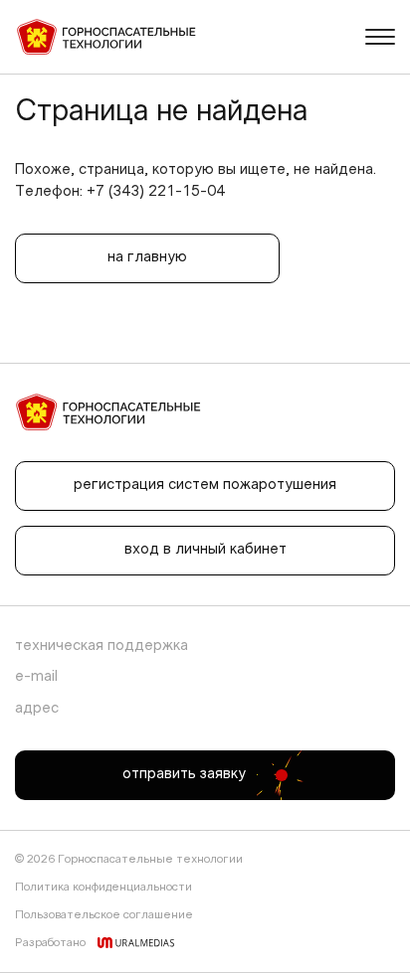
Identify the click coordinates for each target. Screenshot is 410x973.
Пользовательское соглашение (104, 915)
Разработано (50, 943)
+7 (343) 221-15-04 (156, 192)
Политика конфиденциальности (103, 887)
